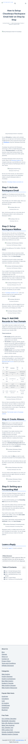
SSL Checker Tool (7, 727)
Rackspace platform (16, 160)
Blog (3, 652)
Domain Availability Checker (11, 732)
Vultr (3, 701)
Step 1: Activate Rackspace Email (13, 571)
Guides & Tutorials (7, 683)
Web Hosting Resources (9, 687)
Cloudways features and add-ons (15, 182)
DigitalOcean (6, 705)
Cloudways (6, 142)
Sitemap (4, 654)
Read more (22, 561)
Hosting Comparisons (8, 679)
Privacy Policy (6, 661)
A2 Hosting (5, 703)
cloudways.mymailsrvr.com (11, 292)
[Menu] (25, 3)
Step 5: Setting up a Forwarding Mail (13, 579)
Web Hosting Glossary (9, 685)
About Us (5, 656)
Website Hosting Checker (10, 734)
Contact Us (5, 659)
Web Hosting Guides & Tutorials (18, 23)
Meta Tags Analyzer (8, 725)
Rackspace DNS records (8, 361)
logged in (10, 548)
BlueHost (5, 710)
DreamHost (5, 707)
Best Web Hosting (7, 681)
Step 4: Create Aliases (10, 577)
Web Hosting (6, 674)
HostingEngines (19, 740)
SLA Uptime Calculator (9, 718)
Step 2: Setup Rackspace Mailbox (13, 572)
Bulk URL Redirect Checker (10, 723)
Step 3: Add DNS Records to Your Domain (13, 575)
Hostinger (5, 696)
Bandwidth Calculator (8, 721)
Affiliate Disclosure (8, 665)
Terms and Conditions (9, 663)
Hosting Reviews (7, 676)
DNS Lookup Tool (7, 730)
